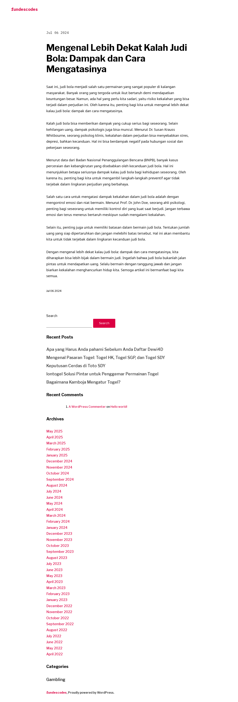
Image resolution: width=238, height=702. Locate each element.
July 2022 (53, 636)
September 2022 (60, 624)
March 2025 (56, 443)
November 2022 (59, 612)
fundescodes (24, 9)
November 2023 (59, 540)
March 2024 (56, 515)
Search (51, 316)
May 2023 (54, 576)
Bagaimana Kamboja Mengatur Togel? (83, 382)
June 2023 (54, 570)
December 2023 (59, 534)
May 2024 (54, 503)
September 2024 (60, 479)
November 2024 (59, 467)
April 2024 (54, 510)
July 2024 (53, 491)
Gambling (55, 679)
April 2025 (54, 437)
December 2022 (59, 606)
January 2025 (56, 455)
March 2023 (55, 588)
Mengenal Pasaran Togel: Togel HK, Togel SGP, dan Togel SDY (105, 357)
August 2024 (56, 485)
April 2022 (54, 654)
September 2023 (60, 552)
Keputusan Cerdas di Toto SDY (76, 365)
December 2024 (59, 461)
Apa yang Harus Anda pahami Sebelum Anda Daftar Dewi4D (104, 349)
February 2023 (58, 594)
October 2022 (57, 618)
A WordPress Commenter (87, 406)
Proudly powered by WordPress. (91, 692)
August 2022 (56, 630)
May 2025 (54, 431)
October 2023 (57, 546)
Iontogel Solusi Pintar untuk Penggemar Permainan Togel (102, 373)
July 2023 (53, 564)
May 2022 (54, 648)
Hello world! (118, 406)
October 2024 (57, 473)
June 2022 (54, 642)
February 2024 (58, 521)
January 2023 (56, 600)
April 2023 (54, 582)
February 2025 (58, 449)
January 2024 (56, 528)
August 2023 (56, 558)
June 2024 (54, 497)
